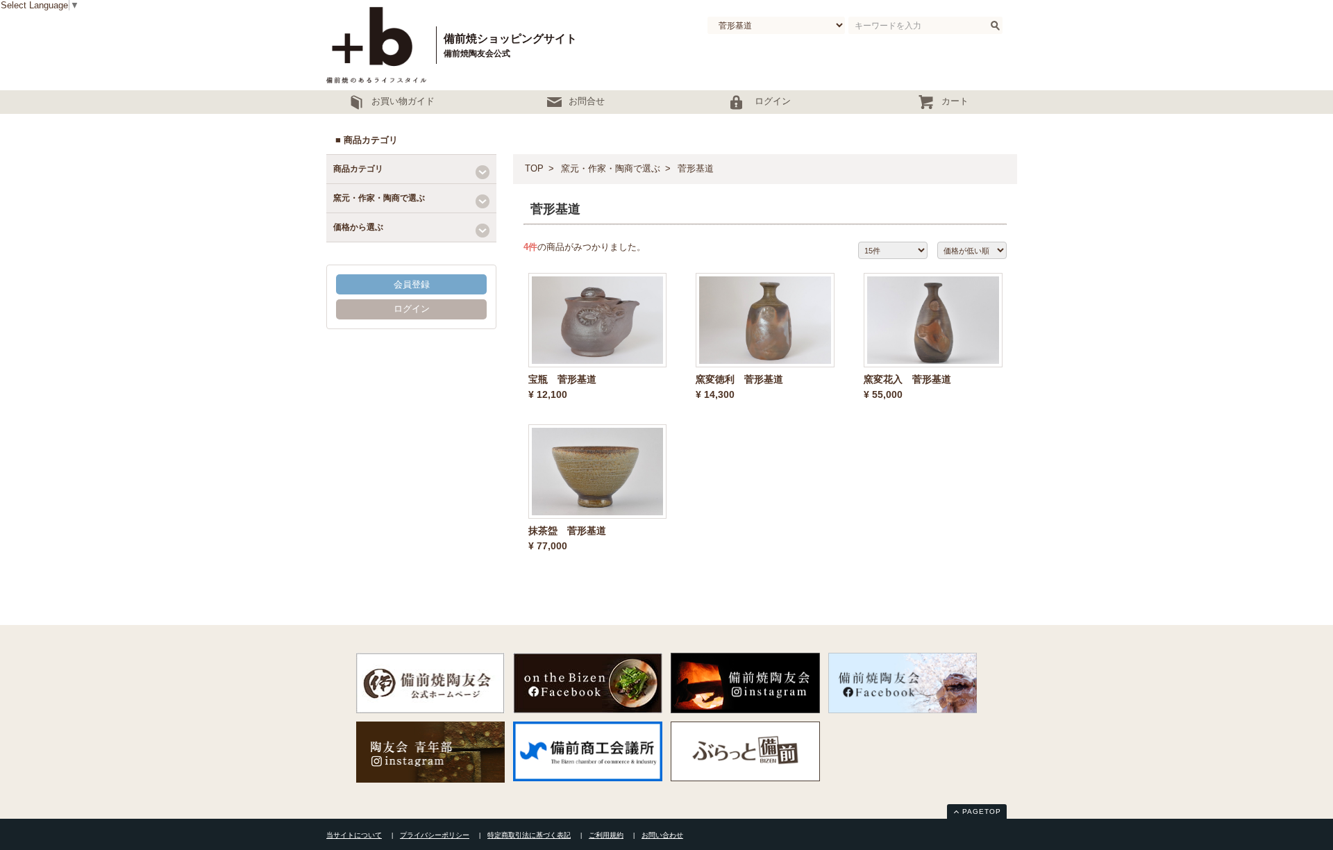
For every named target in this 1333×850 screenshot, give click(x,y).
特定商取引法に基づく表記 (529, 835)
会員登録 (412, 284)
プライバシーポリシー (434, 835)
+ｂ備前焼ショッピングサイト (378, 45)
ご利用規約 (606, 835)
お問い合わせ (662, 835)
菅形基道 (696, 168)
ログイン (412, 308)
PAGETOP (981, 811)
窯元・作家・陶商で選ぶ (610, 168)
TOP (534, 168)
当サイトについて (354, 835)
